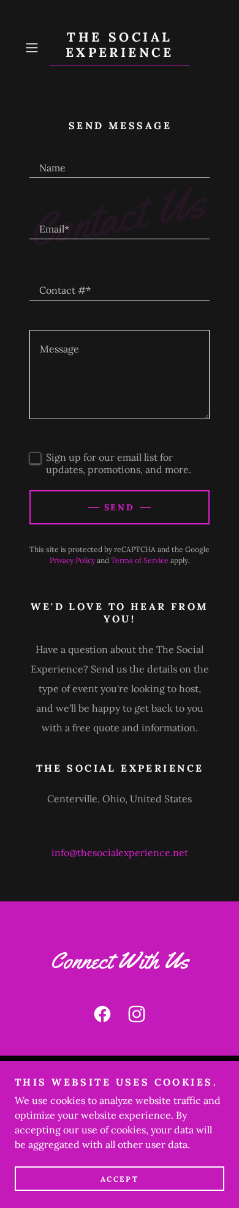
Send (119, 507)
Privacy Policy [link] (72, 560)
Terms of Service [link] (140, 560)
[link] (119, 47)
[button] (35, 47)
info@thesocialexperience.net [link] (119, 852)
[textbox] (119, 162)
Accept (119, 1179)
